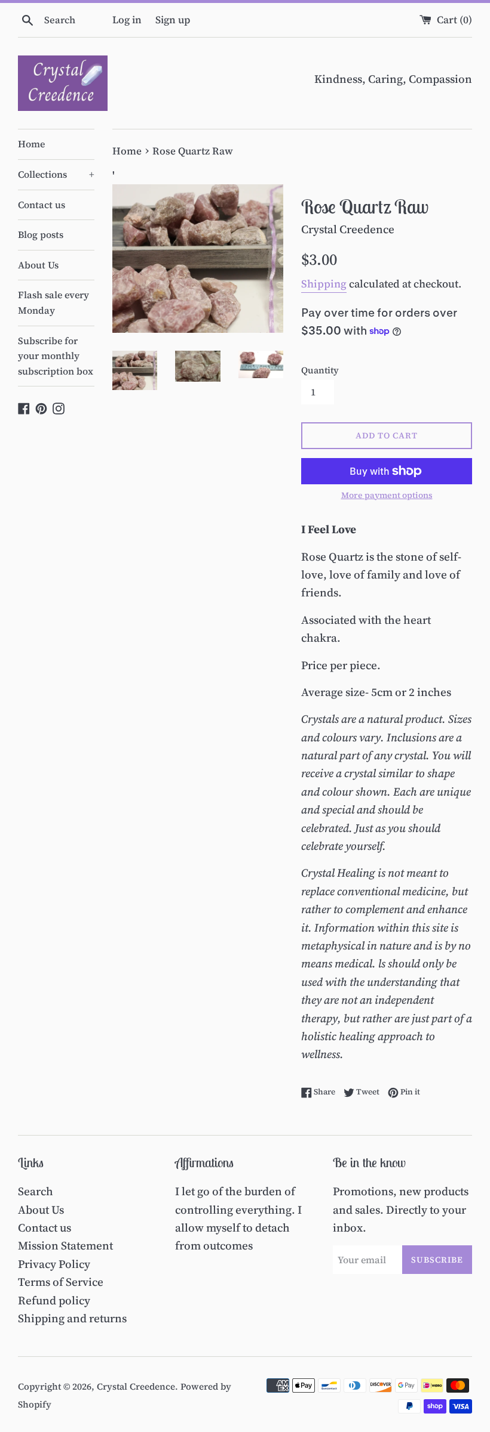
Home (31, 143)
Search (35, 1191)
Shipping (324, 283)
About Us (38, 264)
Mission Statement (65, 1245)
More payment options (387, 495)
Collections (56, 174)
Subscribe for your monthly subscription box (55, 356)
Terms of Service (60, 1281)
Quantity (320, 370)
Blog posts (40, 234)
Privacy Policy (54, 1264)
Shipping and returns (72, 1318)
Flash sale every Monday (53, 302)
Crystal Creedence (136, 1386)
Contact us (41, 204)
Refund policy (54, 1300)
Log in (127, 20)
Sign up (172, 20)
